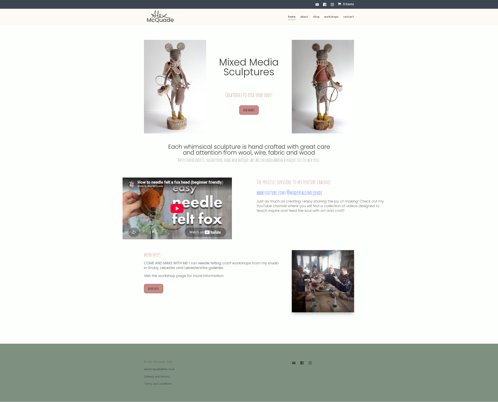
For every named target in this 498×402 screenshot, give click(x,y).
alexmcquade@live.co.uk (159, 369)
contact (348, 16)
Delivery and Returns (157, 376)
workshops (331, 16)
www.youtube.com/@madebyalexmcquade (289, 192)
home (291, 16)
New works (249, 110)
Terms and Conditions (158, 383)
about (304, 16)
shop (316, 16)
